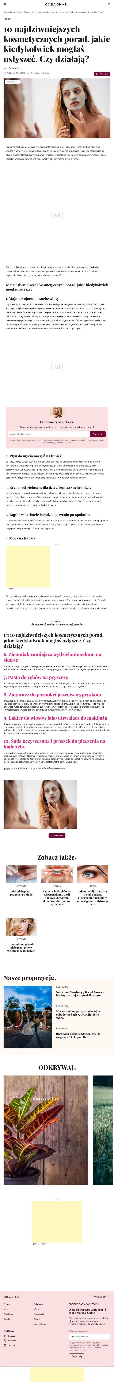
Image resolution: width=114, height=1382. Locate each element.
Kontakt (7, 1319)
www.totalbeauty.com (22, 768)
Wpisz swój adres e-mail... (79, 1331)
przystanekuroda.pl (43, 768)
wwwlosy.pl (60, 768)
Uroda (26, 12)
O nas (6, 1309)
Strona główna (9, 12)
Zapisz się (98, 434)
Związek (37, 1319)
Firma (7, 1304)
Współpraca (8, 1314)
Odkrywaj (38, 1304)
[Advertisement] (25, 566)
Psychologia (39, 1314)
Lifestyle (19, 12)
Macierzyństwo (40, 1324)
